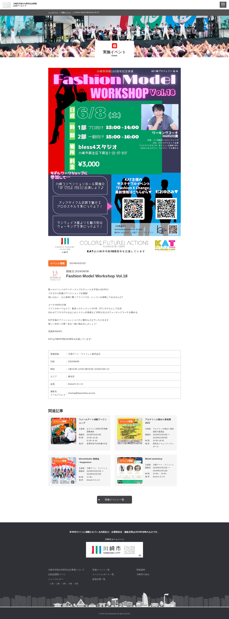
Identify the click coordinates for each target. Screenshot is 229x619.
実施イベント (66, 12)
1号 (52, 584)
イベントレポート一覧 (103, 574)
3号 (64, 584)
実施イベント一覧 (114, 499)
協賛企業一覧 (98, 579)
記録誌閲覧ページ (56, 574)
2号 (58, 584)
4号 (70, 584)
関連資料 (141, 570)
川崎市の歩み (143, 574)
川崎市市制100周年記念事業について (66, 570)
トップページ (53, 12)
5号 (76, 584)
